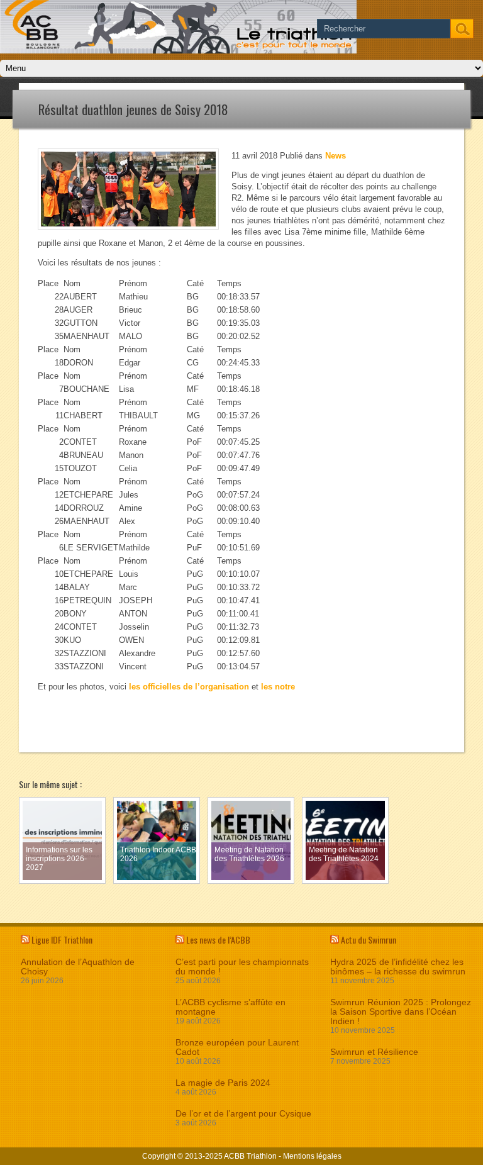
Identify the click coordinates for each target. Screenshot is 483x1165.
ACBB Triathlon (250, 1156)
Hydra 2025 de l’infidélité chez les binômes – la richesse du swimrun (397, 966)
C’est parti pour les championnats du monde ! (242, 966)
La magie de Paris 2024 (222, 1083)
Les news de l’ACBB (218, 939)
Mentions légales (312, 1156)
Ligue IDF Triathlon (61, 939)
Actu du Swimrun (368, 939)
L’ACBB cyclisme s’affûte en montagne (230, 1007)
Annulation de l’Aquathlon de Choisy (78, 966)
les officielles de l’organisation (189, 686)
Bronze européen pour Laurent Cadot (237, 1047)
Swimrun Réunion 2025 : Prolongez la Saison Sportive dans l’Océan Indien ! (400, 1012)
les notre (278, 686)
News (335, 155)
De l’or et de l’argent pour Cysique (243, 1113)
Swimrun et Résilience (374, 1052)
